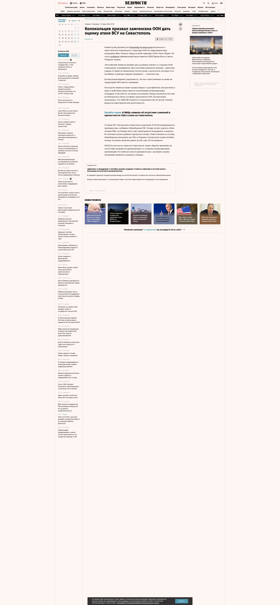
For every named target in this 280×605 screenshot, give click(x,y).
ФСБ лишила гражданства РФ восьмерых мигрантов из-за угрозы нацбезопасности (68, 407)
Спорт (194, 11)
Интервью (191, 7)
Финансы (100, 7)
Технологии (121, 7)
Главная (88, 24)
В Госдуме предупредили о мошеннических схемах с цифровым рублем (68, 364)
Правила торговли (73, 11)
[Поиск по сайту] (208, 3)
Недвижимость (139, 7)
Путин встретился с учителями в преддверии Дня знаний (67, 184)
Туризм (212, 11)
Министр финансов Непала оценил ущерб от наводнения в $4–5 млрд (68, 375)
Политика (150, 7)
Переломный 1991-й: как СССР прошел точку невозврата (161, 19)
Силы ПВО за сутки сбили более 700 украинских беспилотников (68, 113)
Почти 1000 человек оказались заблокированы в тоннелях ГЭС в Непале (68, 386)
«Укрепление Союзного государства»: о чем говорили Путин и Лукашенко (67, 66)
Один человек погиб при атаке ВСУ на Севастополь (68, 396)
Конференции (203, 11)
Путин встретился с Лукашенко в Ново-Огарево (68, 101)
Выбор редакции (133, 19)
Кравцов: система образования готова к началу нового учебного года (67, 235)
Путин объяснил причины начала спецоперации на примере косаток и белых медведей (68, 149)
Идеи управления (88, 11)
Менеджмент (170, 7)
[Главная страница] (136, 3)
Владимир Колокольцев (141, 47)
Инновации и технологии (163, 11)
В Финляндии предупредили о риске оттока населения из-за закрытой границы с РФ (67, 433)
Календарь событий (62, 20)
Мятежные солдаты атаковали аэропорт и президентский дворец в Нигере (67, 136)
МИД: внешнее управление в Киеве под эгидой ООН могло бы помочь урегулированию (68, 332)
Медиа (129, 7)
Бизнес (82, 7)
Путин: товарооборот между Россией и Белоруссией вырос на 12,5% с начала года (66, 90)
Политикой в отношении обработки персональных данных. (138, 603)
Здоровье (186, 11)
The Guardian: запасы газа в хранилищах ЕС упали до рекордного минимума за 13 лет (69, 196)
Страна (134, 11)
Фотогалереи (210, 7)
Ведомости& (108, 11)
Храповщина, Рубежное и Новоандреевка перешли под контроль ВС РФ (68, 247)
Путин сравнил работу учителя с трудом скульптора (66, 124)
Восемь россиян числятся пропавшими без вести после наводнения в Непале (69, 173)
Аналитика (118, 11)
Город (99, 11)
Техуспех (177, 11)
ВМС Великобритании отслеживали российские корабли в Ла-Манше (68, 162)
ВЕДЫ (63, 11)
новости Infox (93, 200)
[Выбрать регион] (204, 3)
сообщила (114, 56)
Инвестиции (110, 7)
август (74, 21)
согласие (125, 601)
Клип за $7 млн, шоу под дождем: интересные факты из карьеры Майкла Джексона (69, 420)
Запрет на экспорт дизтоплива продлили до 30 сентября (69, 210)
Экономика (91, 7)
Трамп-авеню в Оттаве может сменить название (67, 354)
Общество (160, 7)
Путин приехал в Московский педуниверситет (64, 258)
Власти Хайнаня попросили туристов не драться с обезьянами (68, 344)
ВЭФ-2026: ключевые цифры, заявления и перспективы (105, 19)
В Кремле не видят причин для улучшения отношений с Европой (68, 78)
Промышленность (145, 11)
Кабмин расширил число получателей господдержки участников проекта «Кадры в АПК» (69, 295)
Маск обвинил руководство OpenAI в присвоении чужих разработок (69, 283)
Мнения (200, 7)
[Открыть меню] (221, 3)
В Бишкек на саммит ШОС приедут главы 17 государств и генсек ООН (68, 309)
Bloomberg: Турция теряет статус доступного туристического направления (68, 270)
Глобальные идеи (71, 7)
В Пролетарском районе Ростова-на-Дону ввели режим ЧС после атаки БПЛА (69, 320)
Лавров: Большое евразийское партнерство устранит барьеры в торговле (68, 222)
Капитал (127, 11)
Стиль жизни (181, 7)
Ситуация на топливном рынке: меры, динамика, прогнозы (205, 19)
